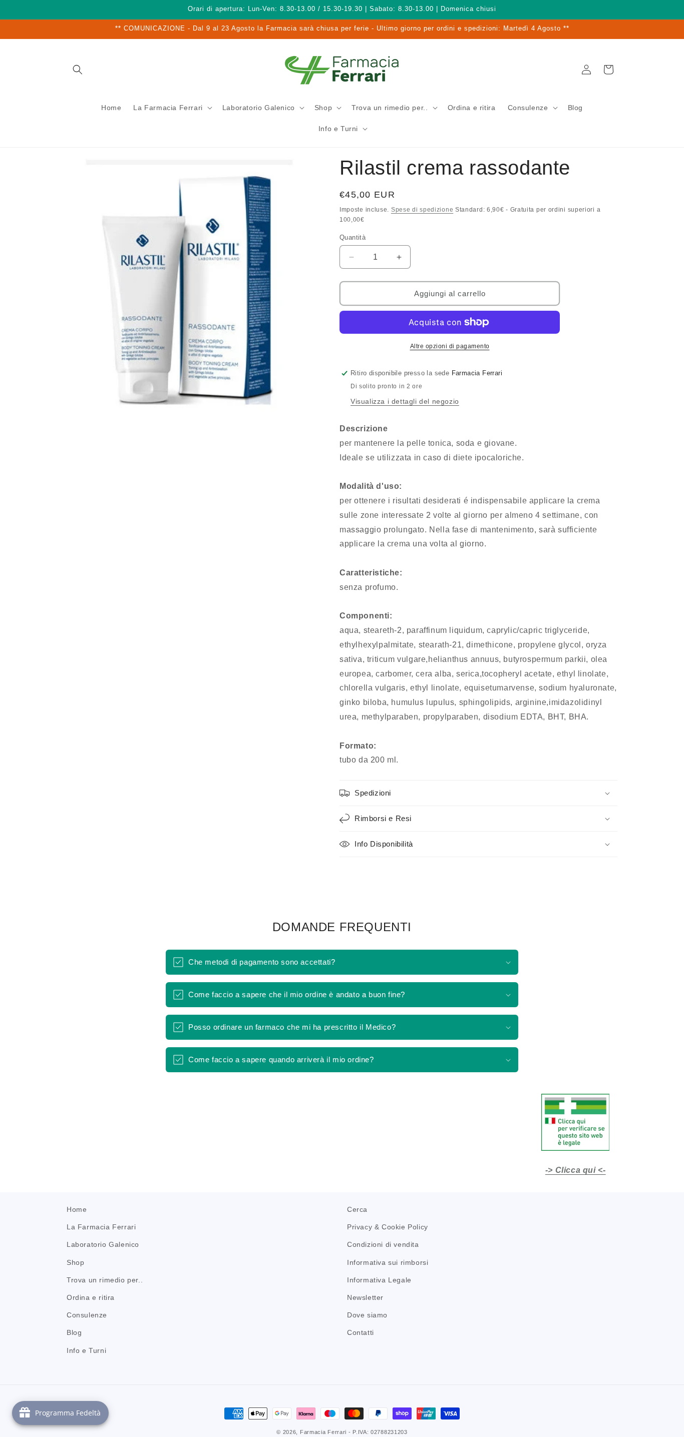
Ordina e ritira (91, 1297)
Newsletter (365, 1297)
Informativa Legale (379, 1280)
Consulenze (87, 1315)
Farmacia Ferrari (323, 1432)
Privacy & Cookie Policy (387, 1227)
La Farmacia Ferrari (101, 1227)
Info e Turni (86, 1350)
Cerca (357, 1209)
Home (77, 1209)
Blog (74, 1332)
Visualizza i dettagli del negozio (405, 401)
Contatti (360, 1332)
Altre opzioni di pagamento (450, 346)
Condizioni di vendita (383, 1244)
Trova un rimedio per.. (105, 1280)
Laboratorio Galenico (103, 1244)
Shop (75, 1262)
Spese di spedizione (422, 209)
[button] (78, 70)
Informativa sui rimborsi (387, 1262)
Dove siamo (367, 1315)
